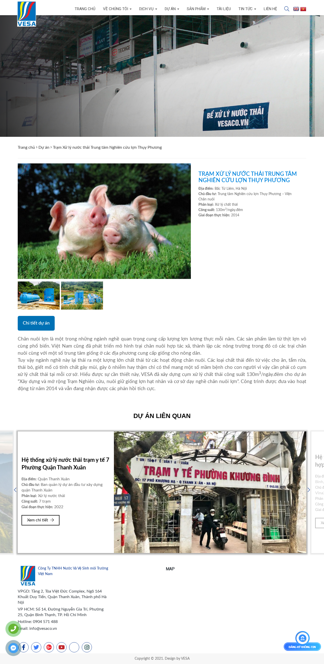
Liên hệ (270, 9)
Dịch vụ (147, 9)
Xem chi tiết (38, 523)
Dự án (171, 9)
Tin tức (246, 9)
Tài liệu (224, 9)
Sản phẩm (197, 9)
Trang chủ (85, 9)
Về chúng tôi (116, 9)
